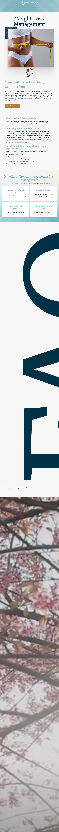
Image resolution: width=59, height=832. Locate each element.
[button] (3, 3)
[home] (29, 3)
